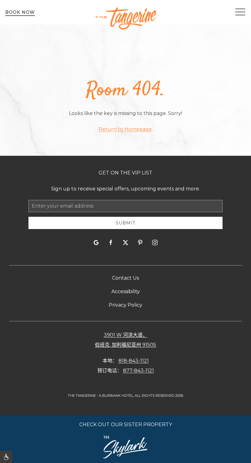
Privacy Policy (125, 305)
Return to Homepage (125, 129)
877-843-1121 (138, 370)
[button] (240, 12)
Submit (125, 223)
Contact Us (125, 278)
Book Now (20, 12)
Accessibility (125, 291)
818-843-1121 (133, 361)
